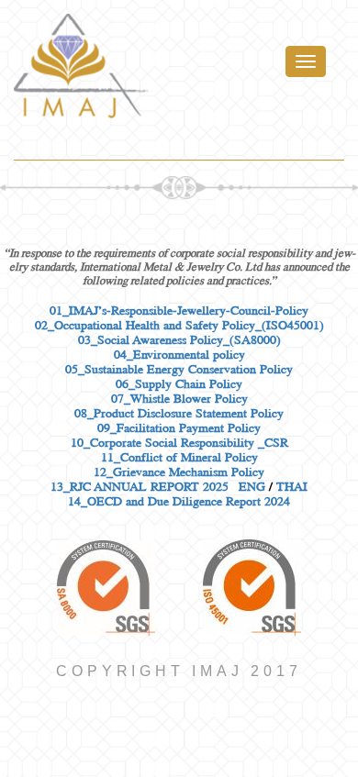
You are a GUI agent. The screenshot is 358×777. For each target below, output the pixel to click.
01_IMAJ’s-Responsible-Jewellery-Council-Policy (179, 310)
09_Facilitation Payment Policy (179, 427)
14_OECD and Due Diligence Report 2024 (179, 501)
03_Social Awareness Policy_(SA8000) (179, 339)
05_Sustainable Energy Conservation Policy (179, 368)
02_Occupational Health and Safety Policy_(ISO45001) (179, 324)
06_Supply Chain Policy (179, 383)
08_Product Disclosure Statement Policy (179, 412)
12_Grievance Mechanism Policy (179, 471)
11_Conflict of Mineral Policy (179, 457)
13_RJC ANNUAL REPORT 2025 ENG (157, 486)
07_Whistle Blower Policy (179, 398)
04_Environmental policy (179, 354)
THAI (292, 486)
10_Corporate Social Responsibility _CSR (179, 442)
